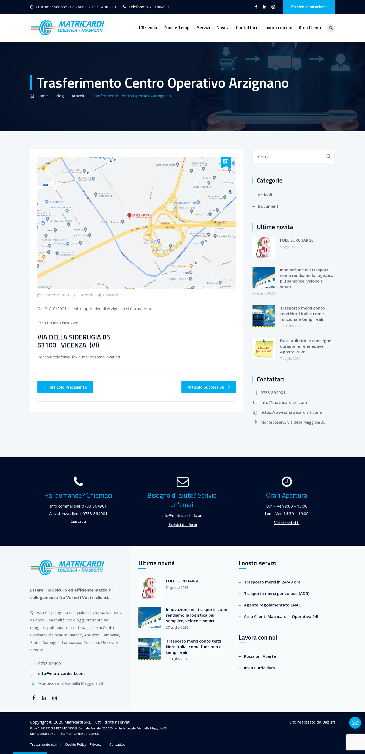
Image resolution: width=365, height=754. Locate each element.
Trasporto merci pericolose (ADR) (276, 593)
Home (41, 95)
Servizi (203, 27)
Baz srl (328, 722)
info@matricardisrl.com (284, 402)
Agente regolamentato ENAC (272, 605)
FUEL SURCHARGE (296, 240)
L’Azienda (148, 27)
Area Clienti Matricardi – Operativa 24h (282, 616)
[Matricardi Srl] (67, 28)
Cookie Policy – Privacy (83, 744)
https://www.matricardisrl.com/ (292, 412)
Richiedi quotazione (309, 7)
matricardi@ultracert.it (82, 734)
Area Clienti (310, 27)
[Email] (355, 723)
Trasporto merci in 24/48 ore (272, 582)
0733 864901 (158, 6)
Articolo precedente (68, 387)
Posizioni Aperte (260, 656)
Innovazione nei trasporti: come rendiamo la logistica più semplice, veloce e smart (306, 278)
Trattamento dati (43, 744)
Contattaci (246, 27)
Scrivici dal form (182, 524)
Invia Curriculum (259, 667)
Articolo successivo (206, 387)
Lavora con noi (277, 27)
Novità (223, 27)
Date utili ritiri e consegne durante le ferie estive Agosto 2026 (305, 346)
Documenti (268, 206)
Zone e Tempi (177, 27)
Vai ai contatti (287, 523)
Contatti (78, 521)
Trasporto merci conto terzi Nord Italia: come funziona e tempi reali (302, 313)
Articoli (87, 294)
